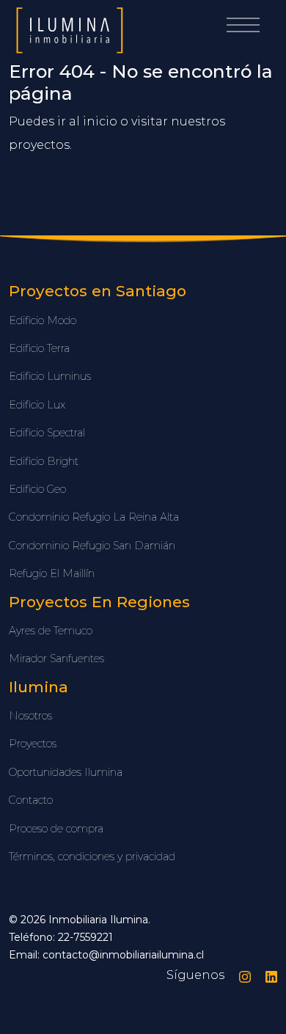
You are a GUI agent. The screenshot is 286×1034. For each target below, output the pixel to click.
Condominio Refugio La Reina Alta (94, 517)
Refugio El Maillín (52, 573)
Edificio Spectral (47, 432)
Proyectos (32, 743)
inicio (100, 121)
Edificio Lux (37, 404)
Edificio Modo (42, 320)
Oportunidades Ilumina (65, 772)
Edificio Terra (39, 348)
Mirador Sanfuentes (56, 658)
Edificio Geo (37, 489)
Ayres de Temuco (50, 630)
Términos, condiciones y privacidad (92, 856)
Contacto (31, 800)
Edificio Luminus (50, 376)
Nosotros (30, 715)
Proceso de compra (56, 828)
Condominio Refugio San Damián (92, 545)
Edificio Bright (43, 461)
